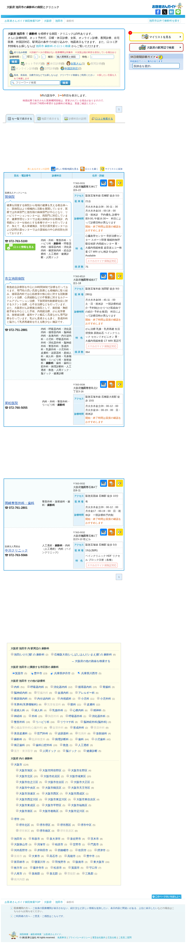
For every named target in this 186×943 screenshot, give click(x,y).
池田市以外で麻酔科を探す (164, 20)
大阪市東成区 (29, 805)
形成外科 (80, 727)
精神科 (99, 710)
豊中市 (40, 673)
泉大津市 (57, 838)
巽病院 (10, 197)
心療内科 (80, 710)
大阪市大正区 (84, 782)
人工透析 (85, 745)
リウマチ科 (69, 721)
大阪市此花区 (54, 776)
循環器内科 (87, 686)
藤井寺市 (40, 867)
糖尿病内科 (22, 698)
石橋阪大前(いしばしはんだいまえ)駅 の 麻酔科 (85, 654)
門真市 (97, 844)
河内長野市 (22, 850)
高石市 (56, 856)
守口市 (95, 867)
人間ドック (51, 750)
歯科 (83, 739)
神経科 (20, 716)
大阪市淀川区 (78, 811)
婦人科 (40, 710)
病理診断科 (63, 739)
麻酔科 (20, 739)
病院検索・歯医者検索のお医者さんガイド (167, 5)
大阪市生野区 (81, 770)
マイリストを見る (160, 37)
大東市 (38, 856)
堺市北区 (26, 824)
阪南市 (82, 861)
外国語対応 (71, 68)
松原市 (60, 867)
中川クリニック (16, 550)
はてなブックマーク (171, 12)
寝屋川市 (42, 861)
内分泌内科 (46, 698)
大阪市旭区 (28, 770)
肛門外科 (44, 733)
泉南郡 (38, 873)
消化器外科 (100, 716)
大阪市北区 (28, 776)
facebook (158, 12)
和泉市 (38, 838)
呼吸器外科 (77, 716)
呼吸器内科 (39, 686)
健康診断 (93, 750)
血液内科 (65, 692)
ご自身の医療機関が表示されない (50, 908)
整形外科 (22, 721)
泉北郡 (56, 873)
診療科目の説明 (77, 118)
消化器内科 (63, 686)
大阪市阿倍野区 (53, 770)
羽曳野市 (62, 861)
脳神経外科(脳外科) (97, 721)
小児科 (87, 698)
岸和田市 (44, 850)
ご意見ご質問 (125, 937)
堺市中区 (88, 824)
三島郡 (91, 873)
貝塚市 (43, 844)
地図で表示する (50, 118)
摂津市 (103, 850)
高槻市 (74, 856)
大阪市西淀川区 (30, 799)
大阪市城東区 (80, 776)
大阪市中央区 (29, 787)
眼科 (75, 704)
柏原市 (61, 844)
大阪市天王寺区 (82, 787)
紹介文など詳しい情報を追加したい (89, 908)
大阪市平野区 (55, 805)
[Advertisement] (64, 452)
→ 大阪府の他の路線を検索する (90, 661)
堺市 (19, 819)
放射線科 (103, 733)
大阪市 (21, 764)
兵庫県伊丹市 (64, 673)
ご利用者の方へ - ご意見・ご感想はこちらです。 (40, 916)
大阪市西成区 (78, 793)
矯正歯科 (22, 745)
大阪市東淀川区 (59, 799)
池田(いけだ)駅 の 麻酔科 (31, 654)
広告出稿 (112, 937)
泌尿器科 (65, 733)
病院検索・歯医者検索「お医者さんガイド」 (41, 934)
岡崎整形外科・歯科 (19, 503)
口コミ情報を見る (23, 246)
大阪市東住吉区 (87, 799)
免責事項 (61, 937)
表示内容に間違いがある (123, 908)
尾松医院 (11, 403)
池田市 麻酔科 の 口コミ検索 (53, 46)
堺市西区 (67, 824)
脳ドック (73, 750)
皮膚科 (93, 704)
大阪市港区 (28, 811)
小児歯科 (103, 739)
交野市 (79, 844)
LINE (178, 12)
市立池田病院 (15, 278)
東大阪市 (101, 861)
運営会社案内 (98, 937)
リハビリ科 (45, 721)
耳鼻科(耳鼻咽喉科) (27, 704)
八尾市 (20, 873)
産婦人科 (21, 710)
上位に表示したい (148, 908)
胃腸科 (109, 686)
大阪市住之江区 (30, 782)
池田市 (20, 838)
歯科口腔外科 (46, 745)
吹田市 (85, 850)
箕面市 (21, 673)
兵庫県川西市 (91, 673)
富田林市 (21, 861)
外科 (37, 716)
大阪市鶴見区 (55, 787)
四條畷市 (65, 850)
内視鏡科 (67, 698)
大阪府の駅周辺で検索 (160, 47)
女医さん (76, 63)
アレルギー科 (88, 692)
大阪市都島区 (52, 811)
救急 (67, 745)
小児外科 (107, 698)
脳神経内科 (22, 692)
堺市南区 (47, 830)
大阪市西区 (53, 793)
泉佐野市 (77, 838)
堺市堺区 (47, 824)
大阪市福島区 (81, 805)
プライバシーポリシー (79, 937)
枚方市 (20, 867)
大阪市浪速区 (29, 793)
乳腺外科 (59, 710)
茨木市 (97, 838)
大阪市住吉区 (58, 782)
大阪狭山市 (22, 844)
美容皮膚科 (22, 733)
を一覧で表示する (22, 118)
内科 (19, 686)
